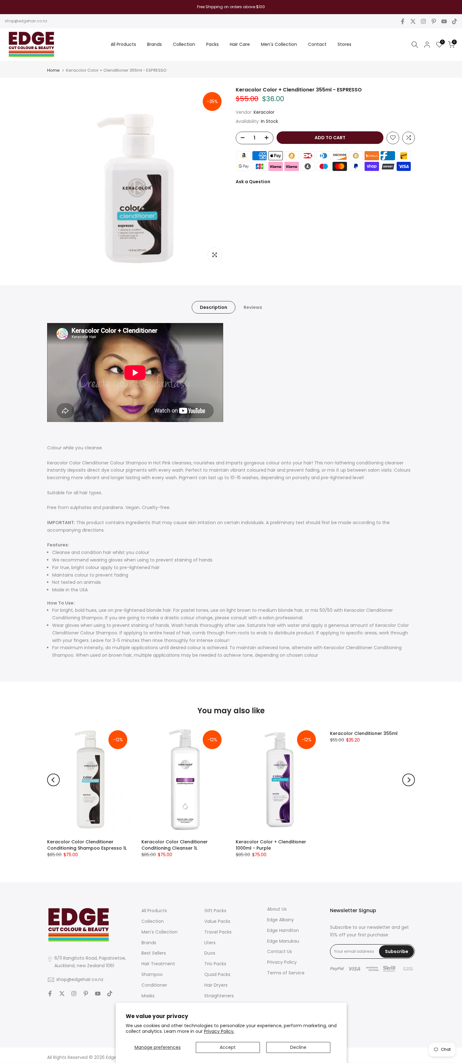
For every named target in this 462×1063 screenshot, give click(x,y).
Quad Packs (217, 974)
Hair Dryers (216, 985)
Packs (212, 44)
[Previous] (53, 780)
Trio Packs (215, 964)
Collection (184, 44)
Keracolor (264, 112)
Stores (344, 44)
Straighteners (219, 996)
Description (213, 307)
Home (53, 70)
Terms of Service (286, 973)
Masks (148, 996)
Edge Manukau (283, 941)
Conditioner (154, 985)
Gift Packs (215, 910)
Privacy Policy (282, 962)
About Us (277, 909)
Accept (228, 1047)
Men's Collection (279, 44)
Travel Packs (218, 932)
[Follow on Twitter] (413, 21)
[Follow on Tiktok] (454, 21)
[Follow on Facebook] (402, 21)
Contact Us (279, 951)
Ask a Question (253, 181)
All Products (123, 44)
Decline (298, 1047)
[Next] (408, 780)
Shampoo (152, 974)
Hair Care (240, 44)
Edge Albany (280, 920)
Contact (317, 44)
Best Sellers (153, 953)
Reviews (253, 307)
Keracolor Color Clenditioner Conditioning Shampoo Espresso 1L (87, 845)
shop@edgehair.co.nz (26, 21)
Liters (210, 943)
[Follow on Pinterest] (434, 21)
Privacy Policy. (219, 1031)
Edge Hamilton (283, 930)
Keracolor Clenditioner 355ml (364, 733)
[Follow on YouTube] (444, 21)
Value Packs (217, 921)
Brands (154, 44)
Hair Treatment (158, 964)
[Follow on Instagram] (423, 21)
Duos (209, 953)
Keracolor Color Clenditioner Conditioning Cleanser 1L (174, 845)
